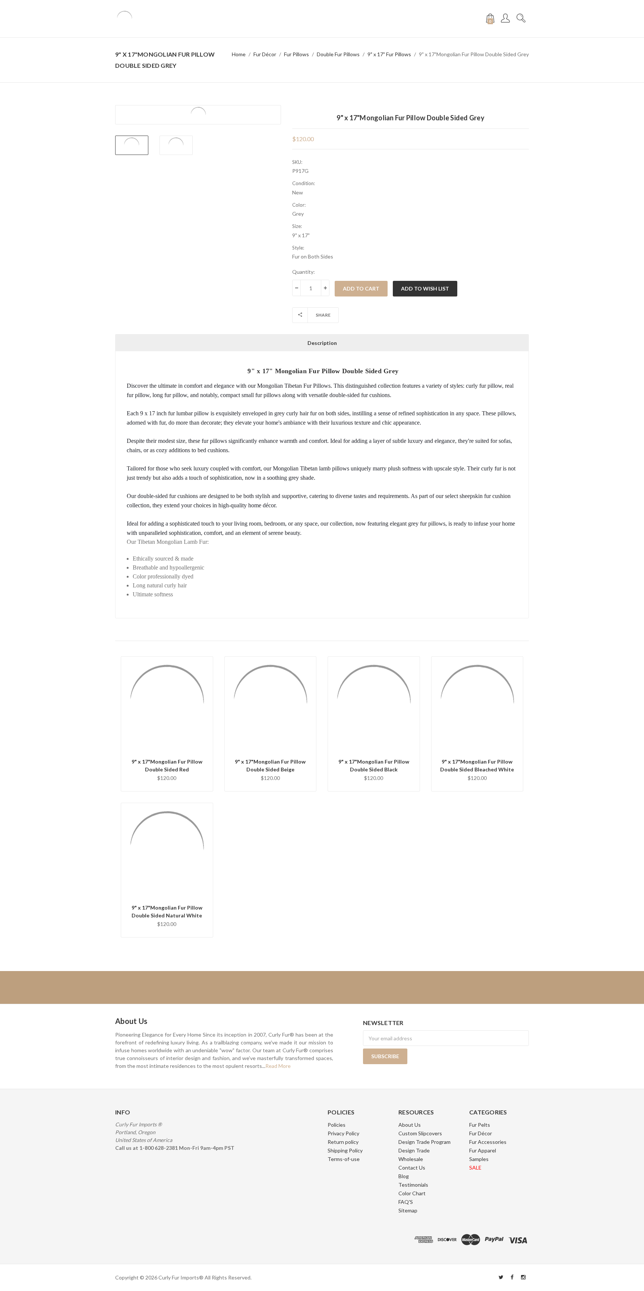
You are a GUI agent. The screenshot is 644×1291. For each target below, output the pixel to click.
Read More (278, 1066)
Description (322, 343)
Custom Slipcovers (420, 1133)
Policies (336, 1125)
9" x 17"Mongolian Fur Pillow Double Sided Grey (474, 54)
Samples (479, 1159)
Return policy (343, 1142)
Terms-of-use (344, 1159)
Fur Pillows (296, 54)
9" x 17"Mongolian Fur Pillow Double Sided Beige (270, 765)
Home (239, 54)
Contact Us (411, 1167)
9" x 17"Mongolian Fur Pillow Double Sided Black (373, 765)
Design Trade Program (424, 1142)
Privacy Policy (343, 1133)
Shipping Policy (345, 1150)
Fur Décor (264, 54)
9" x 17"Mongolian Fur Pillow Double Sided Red (167, 765)
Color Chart (412, 1193)
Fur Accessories (487, 1142)
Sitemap (407, 1210)
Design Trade (414, 1150)
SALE (475, 1167)
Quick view (167, 724)
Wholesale (410, 1159)
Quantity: (303, 272)
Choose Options (166, 744)
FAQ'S (405, 1202)
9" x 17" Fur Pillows (389, 54)
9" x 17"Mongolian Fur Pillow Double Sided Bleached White (477, 765)
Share (323, 315)
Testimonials (413, 1184)
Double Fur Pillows (338, 54)
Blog (403, 1176)
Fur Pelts (479, 1125)
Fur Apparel (482, 1150)
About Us (409, 1125)
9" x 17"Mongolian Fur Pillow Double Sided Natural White (167, 911)
